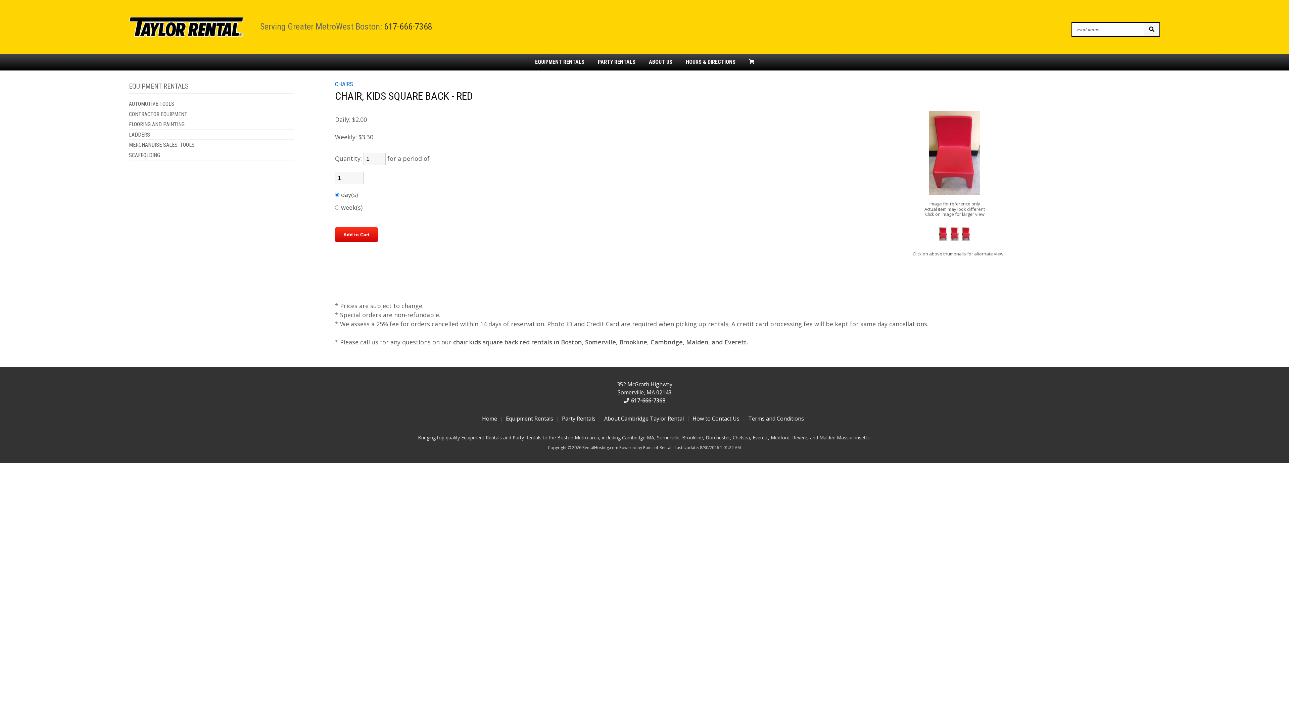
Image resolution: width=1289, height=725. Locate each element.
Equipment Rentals (529, 418)
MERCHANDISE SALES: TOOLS (162, 145)
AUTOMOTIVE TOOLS (151, 104)
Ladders (139, 135)
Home (489, 418)
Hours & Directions (710, 62)
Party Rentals (578, 418)
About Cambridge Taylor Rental (644, 418)
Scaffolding (144, 155)
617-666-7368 (408, 26)
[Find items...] (1151, 29)
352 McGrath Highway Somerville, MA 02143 (644, 388)
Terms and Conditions (776, 418)
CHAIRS (344, 84)
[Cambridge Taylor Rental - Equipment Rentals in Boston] (186, 35)
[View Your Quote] (751, 62)
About (660, 62)
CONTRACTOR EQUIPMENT (158, 114)
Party (616, 62)
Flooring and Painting (157, 125)
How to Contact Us (716, 418)
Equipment (559, 62)
